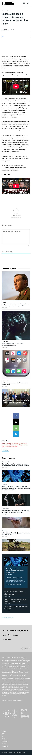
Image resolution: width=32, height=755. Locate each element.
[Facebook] (16, 416)
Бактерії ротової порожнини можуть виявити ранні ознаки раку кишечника (15, 570)
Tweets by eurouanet (8, 617)
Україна (4, 484)
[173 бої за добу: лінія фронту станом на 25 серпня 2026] (16, 545)
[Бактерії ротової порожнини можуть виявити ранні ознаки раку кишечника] (16, 476)
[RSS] (25, 648)
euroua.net (9, 574)
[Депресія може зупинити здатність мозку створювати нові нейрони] (16, 325)
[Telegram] (16, 434)
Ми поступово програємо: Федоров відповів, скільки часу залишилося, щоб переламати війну (16, 488)
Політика (5, 531)
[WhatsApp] (16, 428)
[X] (16, 422)
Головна (4, 11)
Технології (5, 462)
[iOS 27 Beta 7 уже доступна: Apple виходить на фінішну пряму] (16, 364)
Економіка (5, 508)
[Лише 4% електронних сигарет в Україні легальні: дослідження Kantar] (16, 522)
